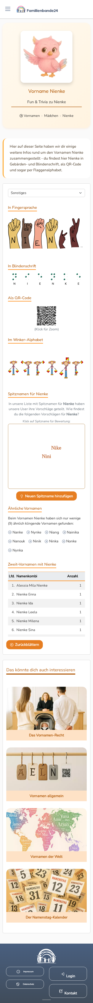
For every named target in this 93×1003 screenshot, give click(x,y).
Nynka (17, 550)
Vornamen (32, 115)
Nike (56, 448)
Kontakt (70, 993)
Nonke (71, 541)
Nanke (17, 532)
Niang (53, 532)
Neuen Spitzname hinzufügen (49, 496)
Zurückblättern (27, 644)
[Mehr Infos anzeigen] (46, 999)
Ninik (36, 541)
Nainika (72, 532)
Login (70, 976)
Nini (46, 456)
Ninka (53, 541)
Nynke (35, 532)
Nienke (68, 115)
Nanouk (18, 541)
